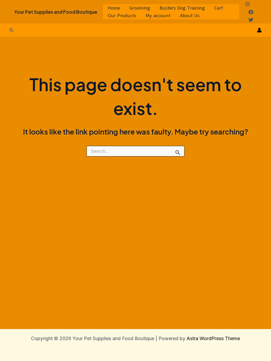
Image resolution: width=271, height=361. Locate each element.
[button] (11, 30)
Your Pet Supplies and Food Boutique (55, 12)
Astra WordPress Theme (213, 338)
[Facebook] (251, 12)
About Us (190, 15)
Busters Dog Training (182, 8)
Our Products (122, 15)
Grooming (139, 8)
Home (114, 8)
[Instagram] (247, 4)
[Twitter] (251, 19)
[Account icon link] (259, 30)
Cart (218, 8)
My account (158, 15)
